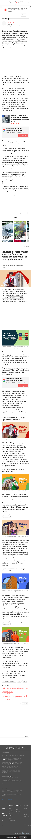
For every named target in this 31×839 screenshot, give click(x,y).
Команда (25, 812)
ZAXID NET (16, 2)
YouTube (18, 814)
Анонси (3, 813)
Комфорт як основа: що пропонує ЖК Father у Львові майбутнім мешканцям (15, 697)
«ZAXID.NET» (10, 776)
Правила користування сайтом (26, 822)
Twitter (17, 813)
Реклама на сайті (26, 818)
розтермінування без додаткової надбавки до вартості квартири (13, 297)
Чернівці (10, 817)
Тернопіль (11, 811)
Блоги (3, 811)
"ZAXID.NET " (4, 759)
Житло (25, 681)
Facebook (18, 811)
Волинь (10, 813)
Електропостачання (8, 195)
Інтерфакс (11, 47)
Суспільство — (11, 24)
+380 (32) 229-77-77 (9, 779)
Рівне (10, 818)
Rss (17, 809)
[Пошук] (28, 2)
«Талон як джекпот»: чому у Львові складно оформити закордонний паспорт (20, 118)
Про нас (25, 808)
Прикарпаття (11, 810)
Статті (3, 808)
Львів (10, 808)
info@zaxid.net (17, 780)
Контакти (25, 814)
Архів (3, 820)
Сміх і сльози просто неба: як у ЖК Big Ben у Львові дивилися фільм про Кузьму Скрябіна (15, 690)
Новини (4, 806)
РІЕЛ (19, 681)
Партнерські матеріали (9, 681)
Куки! (17, 837)
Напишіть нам (26, 816)
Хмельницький (12, 820)
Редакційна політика (26, 810)
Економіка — (6, 265)
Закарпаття (11, 815)
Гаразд (23, 15)
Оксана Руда (10, 22)
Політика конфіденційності (27, 825)
